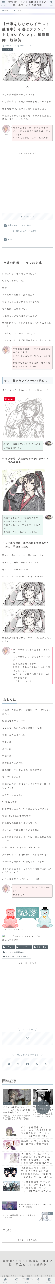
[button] (27, 1280)
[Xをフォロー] (18, 1064)
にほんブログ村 (10, 940)
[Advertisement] (27, 182)
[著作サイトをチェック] (9, 1064)
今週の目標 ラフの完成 (19, 225)
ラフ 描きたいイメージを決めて (23, 231)
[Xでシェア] (27, 86)
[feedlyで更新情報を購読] (37, 1064)
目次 (23, 216)
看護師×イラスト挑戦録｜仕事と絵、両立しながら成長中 (27, 3)
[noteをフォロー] (27, 1064)
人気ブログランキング (13, 929)
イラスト (10, 947)
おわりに (12, 239)
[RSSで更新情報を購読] (46, 1064)
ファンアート (25, 947)
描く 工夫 (42, 947)
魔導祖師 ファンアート (18, 957)
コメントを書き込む (27, 1240)
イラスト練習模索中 (15, 952)
